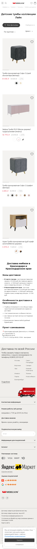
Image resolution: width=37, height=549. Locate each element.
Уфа (16, 368)
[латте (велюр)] (25, 195)
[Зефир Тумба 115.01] (18, 110)
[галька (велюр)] (8, 195)
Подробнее (5, 382)
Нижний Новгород (29, 369)
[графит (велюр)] (12, 195)
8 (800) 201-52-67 (9, 335)
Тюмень (28, 373)
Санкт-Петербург (29, 361)
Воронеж (18, 365)
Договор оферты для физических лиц (14, 510)
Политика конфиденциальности (12, 516)
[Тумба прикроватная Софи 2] (18, 167)
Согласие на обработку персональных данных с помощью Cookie (17, 519)
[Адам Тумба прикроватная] (18, 223)
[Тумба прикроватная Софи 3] (18, 54)
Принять (19, 540)
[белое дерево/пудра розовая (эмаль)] (18, 139)
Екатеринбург (19, 379)
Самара (28, 365)
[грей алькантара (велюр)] (16, 83)
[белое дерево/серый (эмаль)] (23, 139)
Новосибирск (30, 376)
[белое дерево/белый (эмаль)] (14, 139)
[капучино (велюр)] (16, 195)
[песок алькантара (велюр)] (20, 83)
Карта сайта (5, 523)
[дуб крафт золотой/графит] (20, 251)
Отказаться (19, 544)
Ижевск (17, 373)
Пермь (17, 376)
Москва (17, 360)
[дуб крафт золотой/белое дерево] (16, 251)
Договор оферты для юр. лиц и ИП (13, 513)
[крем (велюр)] (20, 195)
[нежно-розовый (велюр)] (29, 195)
